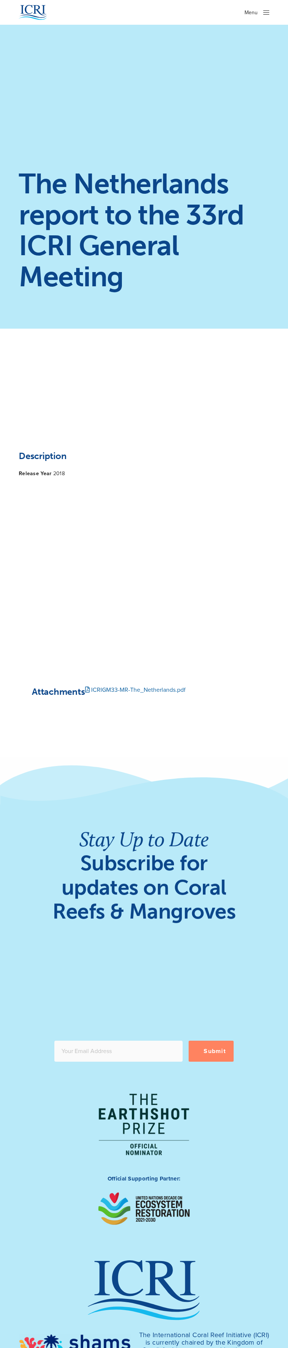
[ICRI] (33, 12)
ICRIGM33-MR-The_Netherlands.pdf (138, 690)
